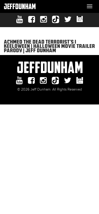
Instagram (43, 19)
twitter (68, 19)
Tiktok (55, 19)
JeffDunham (20, 6)
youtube (19, 19)
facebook (31, 19)
